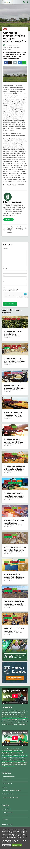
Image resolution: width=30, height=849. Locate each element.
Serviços (7, 348)
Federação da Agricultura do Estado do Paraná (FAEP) (13, 715)
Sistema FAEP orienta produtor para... (13, 332)
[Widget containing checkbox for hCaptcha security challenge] (15, 295)
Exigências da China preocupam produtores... (14, 386)
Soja (5, 29)
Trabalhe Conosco (7, 794)
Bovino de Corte (8, 510)
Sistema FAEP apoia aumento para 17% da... (13, 440)
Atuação (14, 427)
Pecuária (20, 481)
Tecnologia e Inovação (14, 483)
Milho (14, 319)
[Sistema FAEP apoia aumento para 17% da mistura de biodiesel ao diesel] (15, 430)
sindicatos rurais (12, 719)
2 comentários (20, 389)
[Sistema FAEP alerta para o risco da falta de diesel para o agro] (15, 457)
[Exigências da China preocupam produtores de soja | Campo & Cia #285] (15, 376)
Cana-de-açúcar (8, 429)
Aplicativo (5, 787)
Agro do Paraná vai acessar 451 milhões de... (14, 575)
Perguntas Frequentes (8, 776)
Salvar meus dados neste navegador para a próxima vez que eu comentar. (13, 289)
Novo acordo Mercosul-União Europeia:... (14, 521)
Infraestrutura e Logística (11, 402)
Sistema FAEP (5, 714)
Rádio (21, 373)
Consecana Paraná (7, 812)
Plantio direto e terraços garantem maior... (14, 629)
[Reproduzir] (4, 703)
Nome (5, 268)
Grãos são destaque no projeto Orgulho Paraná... (14, 359)
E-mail (5, 275)
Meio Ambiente (8, 537)
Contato (4, 780)
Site (4, 281)
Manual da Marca (7, 783)
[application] (15, 696)
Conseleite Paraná (7, 816)
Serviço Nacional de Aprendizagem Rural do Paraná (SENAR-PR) (15, 717)
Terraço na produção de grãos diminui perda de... (14, 602)
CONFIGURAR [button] (6, 845)
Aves (20, 508)
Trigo (16, 348)
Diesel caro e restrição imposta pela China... (13, 413)
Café (15, 510)
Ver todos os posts (9, 219)
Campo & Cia (15, 373)
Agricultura (8, 319)
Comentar (17, 47)
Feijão (14, 346)
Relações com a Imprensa (12, 45)
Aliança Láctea (6, 809)
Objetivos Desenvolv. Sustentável (11, 790)
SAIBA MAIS (13, 842)
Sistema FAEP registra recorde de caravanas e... (14, 494)
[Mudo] (23, 703)
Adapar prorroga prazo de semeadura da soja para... (15, 548)
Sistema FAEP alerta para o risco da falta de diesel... (14, 467)
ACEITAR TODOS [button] (17, 845)
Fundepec (5, 819)
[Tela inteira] (26, 703)
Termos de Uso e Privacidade (10, 797)
